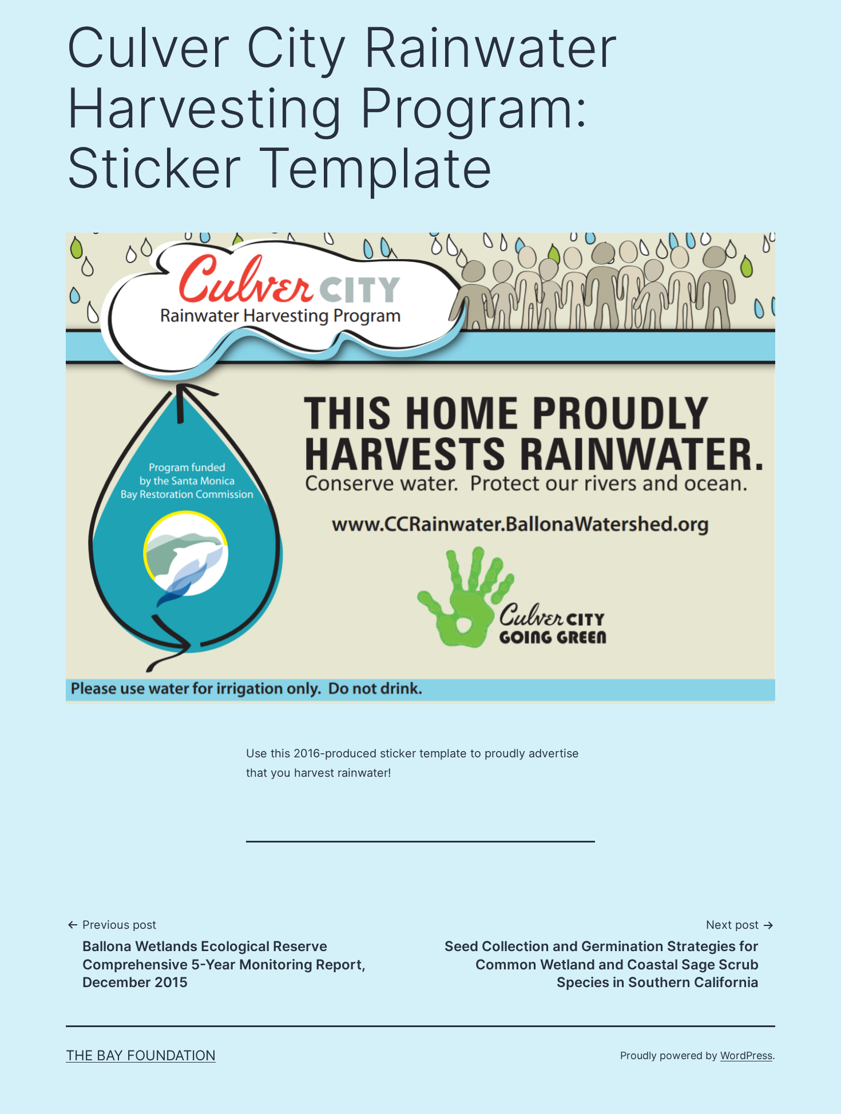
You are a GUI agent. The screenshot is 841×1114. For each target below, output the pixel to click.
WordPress (746, 1055)
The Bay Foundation (141, 1055)
